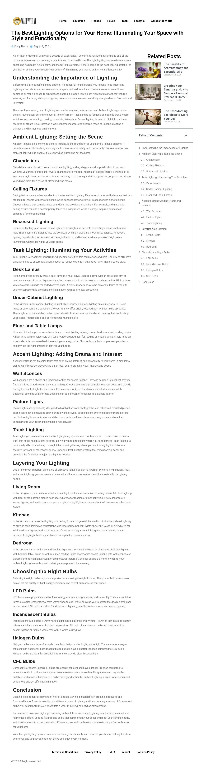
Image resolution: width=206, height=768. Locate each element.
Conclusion (148, 282)
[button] (186, 135)
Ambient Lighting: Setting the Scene (162, 153)
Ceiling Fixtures (155, 165)
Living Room (153, 234)
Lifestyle (139, 20)
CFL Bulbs (152, 276)
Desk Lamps (153, 183)
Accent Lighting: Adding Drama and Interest (161, 203)
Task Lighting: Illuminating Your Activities (164, 177)
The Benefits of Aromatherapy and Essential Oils (176, 67)
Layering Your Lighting (154, 228)
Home (63, 20)
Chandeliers (153, 159)
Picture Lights (154, 217)
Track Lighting (154, 223)
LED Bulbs (152, 258)
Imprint (126, 752)
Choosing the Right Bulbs (156, 252)
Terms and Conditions (65, 752)
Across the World (161, 20)
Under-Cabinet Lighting (159, 189)
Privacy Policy (92, 752)
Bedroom (151, 246)
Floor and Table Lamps (159, 195)
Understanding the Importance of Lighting (165, 148)
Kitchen (150, 240)
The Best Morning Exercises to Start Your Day (176, 114)
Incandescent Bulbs (157, 264)
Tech (125, 20)
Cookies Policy (145, 752)
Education (79, 20)
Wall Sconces (154, 211)
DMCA (111, 752)
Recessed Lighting (157, 171)
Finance (96, 20)
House (111, 20)
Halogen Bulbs (154, 270)
